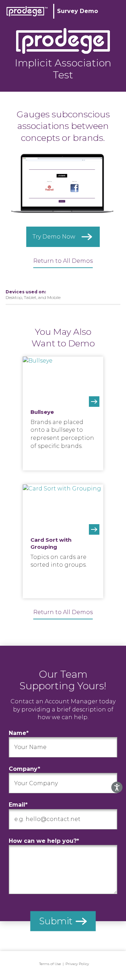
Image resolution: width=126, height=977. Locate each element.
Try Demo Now (54, 236)
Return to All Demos (63, 261)
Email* (18, 804)
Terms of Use (50, 964)
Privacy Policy (77, 964)
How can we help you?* (44, 841)
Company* (24, 769)
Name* (19, 733)
